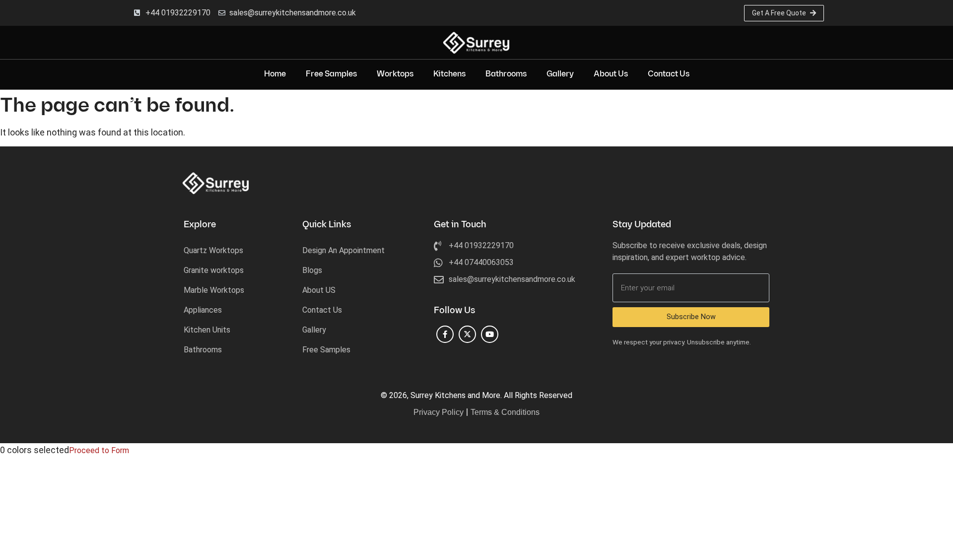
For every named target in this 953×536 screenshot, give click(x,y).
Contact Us (668, 74)
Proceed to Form (99, 450)
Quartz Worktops (213, 250)
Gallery (560, 74)
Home (275, 74)
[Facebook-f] (445, 334)
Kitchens (449, 74)
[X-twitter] (467, 334)
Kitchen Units (207, 330)
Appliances (203, 310)
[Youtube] (489, 334)
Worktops (395, 74)
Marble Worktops (214, 290)
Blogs (312, 270)
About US (319, 290)
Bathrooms (506, 74)
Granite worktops (214, 270)
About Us (611, 74)
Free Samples (331, 74)
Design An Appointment (343, 250)
